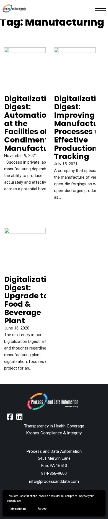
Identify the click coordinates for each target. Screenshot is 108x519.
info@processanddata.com (54, 481)
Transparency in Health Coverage (54, 426)
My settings (18, 508)
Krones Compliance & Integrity (54, 433)
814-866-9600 (54, 473)
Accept (42, 508)
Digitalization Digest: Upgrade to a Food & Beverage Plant (30, 300)
